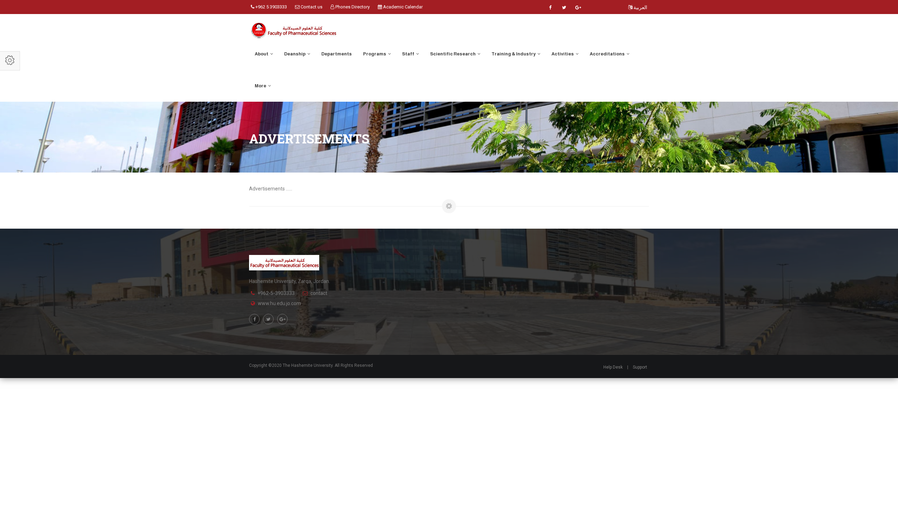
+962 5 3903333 (270, 6)
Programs (375, 53)
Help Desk (613, 367)
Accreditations (607, 53)
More (261, 85)
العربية (639, 7)
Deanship (295, 53)
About (262, 53)
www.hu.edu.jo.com (279, 303)
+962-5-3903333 (276, 293)
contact (318, 293)
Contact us (311, 6)
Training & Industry (513, 53)
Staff (408, 53)
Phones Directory (352, 6)
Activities (563, 53)
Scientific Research (453, 53)
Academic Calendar (402, 6)
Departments (336, 53)
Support (640, 367)
